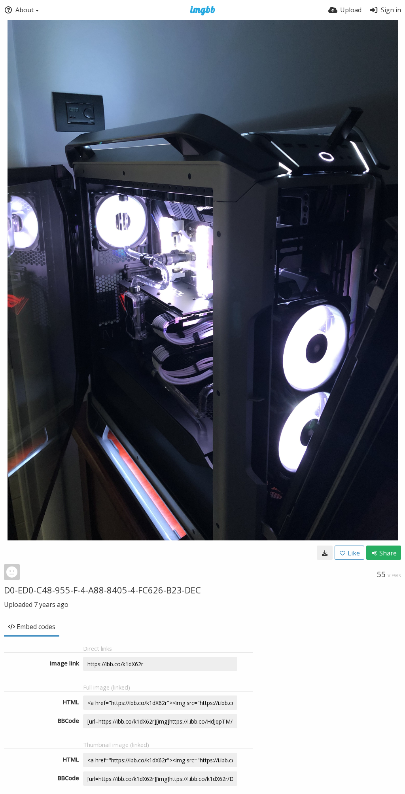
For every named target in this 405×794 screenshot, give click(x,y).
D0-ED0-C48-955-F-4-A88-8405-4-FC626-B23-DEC (102, 590)
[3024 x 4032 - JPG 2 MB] (325, 553)
